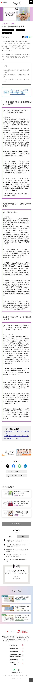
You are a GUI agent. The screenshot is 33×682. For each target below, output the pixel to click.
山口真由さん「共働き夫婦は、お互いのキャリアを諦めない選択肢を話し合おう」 (17, 540)
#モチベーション (7, 33)
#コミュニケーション (8, 30)
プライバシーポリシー (19, 675)
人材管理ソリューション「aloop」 (15, 663)
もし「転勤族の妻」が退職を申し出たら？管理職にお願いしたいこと (16, 545)
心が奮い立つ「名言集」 (9, 23)
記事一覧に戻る (16, 524)
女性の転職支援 (13, 645)
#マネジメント (20, 30)
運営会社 (10, 675)
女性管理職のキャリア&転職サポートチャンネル (15, 655)
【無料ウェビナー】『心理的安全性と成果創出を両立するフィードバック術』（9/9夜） (19, 92)
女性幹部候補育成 (14, 659)
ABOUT (5, 675)
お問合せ (27, 675)
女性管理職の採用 (14, 648)
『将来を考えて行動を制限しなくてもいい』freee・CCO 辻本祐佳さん (16, 555)
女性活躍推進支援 (14, 651)
